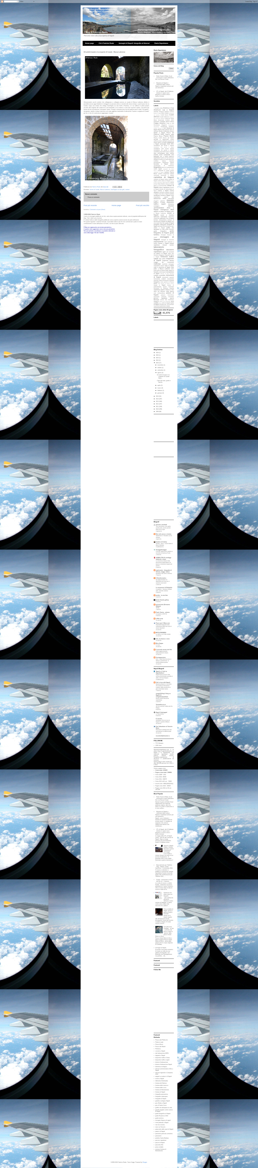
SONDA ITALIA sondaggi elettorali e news (163, 558)
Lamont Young (157, 128)
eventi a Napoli (159, 1078)
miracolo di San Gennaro (167, 273)
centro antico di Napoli (164, 180)
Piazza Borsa (158, 136)
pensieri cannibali (161, 524)
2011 (157, 406)
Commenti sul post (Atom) (97, 209)
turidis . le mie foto (162, 595)
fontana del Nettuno (161, 1083)
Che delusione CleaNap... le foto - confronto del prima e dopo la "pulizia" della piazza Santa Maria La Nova (164, 931)
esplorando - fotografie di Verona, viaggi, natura (164, 571)
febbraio (159, 390)
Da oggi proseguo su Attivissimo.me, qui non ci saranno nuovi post (163, 581)
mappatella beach (159, 265)
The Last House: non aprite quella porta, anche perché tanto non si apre (163, 528)
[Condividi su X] (117, 187)
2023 (157, 357)
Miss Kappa (159, 643)
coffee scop (159, 618)
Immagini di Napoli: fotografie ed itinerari (134, 43)
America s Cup (168, 108)
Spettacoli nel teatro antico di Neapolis (168, 894)
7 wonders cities (158, 108)
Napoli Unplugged (161, 712)
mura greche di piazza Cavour (166, 283)
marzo (159, 388)
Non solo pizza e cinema (163, 534)
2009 (157, 411)
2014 (157, 399)
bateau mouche (168, 161)
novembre (160, 365)
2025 (157, 355)
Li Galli (164, 128)
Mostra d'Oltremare (164, 131)
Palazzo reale (169, 134)
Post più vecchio (142, 205)
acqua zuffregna (162, 141)
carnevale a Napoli (167, 175)
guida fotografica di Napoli (164, 232)
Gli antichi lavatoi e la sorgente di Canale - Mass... (163, 376)
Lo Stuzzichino (160, 714)
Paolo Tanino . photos (163, 612)
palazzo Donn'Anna (167, 295)
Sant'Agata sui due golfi (117, 189)
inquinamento (158, 242)
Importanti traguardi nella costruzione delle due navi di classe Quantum (164, 626)
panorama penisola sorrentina (164, 296)
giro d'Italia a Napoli (161, 1103)
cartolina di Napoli (164, 177)
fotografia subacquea (160, 224)
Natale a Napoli (159, 132)
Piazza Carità (158, 137)
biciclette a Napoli (161, 164)
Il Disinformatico (161, 578)
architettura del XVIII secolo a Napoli (164, 151)
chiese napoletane (164, 187)
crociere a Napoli (160, 1051)
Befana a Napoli (157, 113)
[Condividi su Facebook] (119, 187)
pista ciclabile (159, 1147)
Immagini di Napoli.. (161, 947)
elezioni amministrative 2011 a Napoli (164, 207)
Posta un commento (93, 197)
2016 (157, 363)
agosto (159, 372)
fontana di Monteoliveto (162, 1090)
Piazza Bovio (169, 136)
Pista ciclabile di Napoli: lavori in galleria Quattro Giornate (168, 911)
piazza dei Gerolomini (165, 301)
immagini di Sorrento (167, 239)
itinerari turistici (168, 245)
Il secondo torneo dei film (164, 649)
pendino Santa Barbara (162, 1138)
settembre (160, 370)
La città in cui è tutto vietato (163, 634)
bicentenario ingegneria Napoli (164, 162)
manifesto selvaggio (168, 264)
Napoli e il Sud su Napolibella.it (161, 672)
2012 (157, 404)
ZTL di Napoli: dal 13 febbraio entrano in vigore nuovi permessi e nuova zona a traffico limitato (164, 94)
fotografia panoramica (161, 1094)
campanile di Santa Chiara (166, 170)
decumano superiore (159, 200)
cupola (166, 197)
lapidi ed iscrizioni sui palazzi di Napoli (164, 252)
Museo (172, 131)
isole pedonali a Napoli (161, 1122)
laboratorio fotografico (159, 248)
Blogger (145, 1162)
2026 (157, 352)
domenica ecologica (161, 1066)
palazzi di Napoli (160, 1131)
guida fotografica (160, 231)
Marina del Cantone (163, 129)
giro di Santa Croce (160, 1105)
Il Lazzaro (159, 718)
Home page (89, 43)
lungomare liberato (168, 260)
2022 (157, 360)
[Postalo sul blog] (115, 187)
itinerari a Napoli (163, 243)
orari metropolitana (159, 293)
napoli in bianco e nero (167, 289)
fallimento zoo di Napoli (167, 218)
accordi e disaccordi (161, 139)
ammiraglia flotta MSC (167, 144)
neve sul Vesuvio (159, 291)
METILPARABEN (161, 632)
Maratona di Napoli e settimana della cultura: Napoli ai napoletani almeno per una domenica (164, 85)
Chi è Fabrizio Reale (106, 43)
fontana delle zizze (160, 1087)
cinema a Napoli (163, 190)
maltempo (157, 264)
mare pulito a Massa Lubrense (164, 268)
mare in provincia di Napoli (162, 267)
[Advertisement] (169, 333)
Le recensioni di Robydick (164, 587)
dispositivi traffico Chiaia (164, 201)
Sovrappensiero (161, 657)
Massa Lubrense (105, 189)
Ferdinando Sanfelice (167, 126)
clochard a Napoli (164, 192)
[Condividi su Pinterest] (121, 187)
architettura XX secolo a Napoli (164, 150)
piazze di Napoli (160, 1142)
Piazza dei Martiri (168, 137)
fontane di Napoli (166, 221)
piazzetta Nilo (159, 1145)
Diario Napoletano (161, 43)
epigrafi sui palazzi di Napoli (162, 211)
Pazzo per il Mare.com (163, 623)
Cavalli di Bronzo (164, 116)
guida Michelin (169, 229)
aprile (159, 385)
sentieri (127, 189)
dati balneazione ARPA (164, 197)
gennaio (159, 393)
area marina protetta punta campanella (164, 154)
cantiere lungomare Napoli (166, 173)
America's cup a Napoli (164, 110)
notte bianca (170, 291)
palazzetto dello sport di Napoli (164, 1129)
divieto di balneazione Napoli (163, 1064)
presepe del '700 (164, 304)
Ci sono (158, 645)
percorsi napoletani (160, 298)
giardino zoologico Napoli (162, 1101)
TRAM (157, 608)
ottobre (159, 367)
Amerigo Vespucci (159, 111)
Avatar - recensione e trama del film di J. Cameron (164, 880)
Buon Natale (165, 113)
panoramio (158, 1136)
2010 (157, 409)
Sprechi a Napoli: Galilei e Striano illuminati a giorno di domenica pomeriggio (169, 849)
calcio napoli (158, 169)
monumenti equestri (168, 277)
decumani (171, 198)
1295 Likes (158, 745)
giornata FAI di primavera (164, 226)
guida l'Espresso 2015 (161, 1116)
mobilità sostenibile (159, 275)
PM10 (162, 134)
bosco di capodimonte (168, 167)
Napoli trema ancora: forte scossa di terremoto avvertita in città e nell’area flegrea (164, 676)
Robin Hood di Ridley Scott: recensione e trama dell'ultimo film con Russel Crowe (164, 77)
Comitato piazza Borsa (167, 121)
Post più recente (90, 205)
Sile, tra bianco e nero (163, 639)
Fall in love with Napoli (163, 682)
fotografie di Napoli (160, 1098)
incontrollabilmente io (163, 736)
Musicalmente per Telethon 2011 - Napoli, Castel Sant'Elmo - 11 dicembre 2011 (164, 866)
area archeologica (159, 153)
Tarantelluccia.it (161, 704)
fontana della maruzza (161, 1085)
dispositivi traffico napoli (164, 203)
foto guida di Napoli (168, 223)
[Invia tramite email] (113, 187)
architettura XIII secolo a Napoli (164, 145)
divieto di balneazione (161, 1062)
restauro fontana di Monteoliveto (160, 1150)
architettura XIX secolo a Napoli (164, 147)
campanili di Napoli (158, 172)
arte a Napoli (164, 156)
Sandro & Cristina (161, 542)
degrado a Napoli (160, 1055)
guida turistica (159, 1118)
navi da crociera (160, 1124)
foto (161, 223)
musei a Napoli (159, 285)
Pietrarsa (158, 1049)
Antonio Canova (169, 111)
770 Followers (159, 743)
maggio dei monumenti (164, 262)
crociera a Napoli (165, 195)
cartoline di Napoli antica (161, 179)
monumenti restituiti (160, 278)
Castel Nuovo (165, 115)
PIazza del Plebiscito (161, 1040)
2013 (157, 401)
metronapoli (162, 272)
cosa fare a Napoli (164, 193)
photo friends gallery (162, 600)
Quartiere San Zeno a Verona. (164, 573)
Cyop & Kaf (170, 123)
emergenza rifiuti (167, 209)
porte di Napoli (166, 303)
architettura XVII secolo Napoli (164, 148)
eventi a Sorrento (167, 215)
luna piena (162, 258)
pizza (160, 303)
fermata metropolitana (160, 220)
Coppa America (159, 123)
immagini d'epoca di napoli (163, 1120)
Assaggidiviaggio (161, 550)
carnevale (156, 175)
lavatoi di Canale (94, 189)
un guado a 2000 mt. (161, 614)
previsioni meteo (165, 306)
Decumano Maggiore (160, 125)
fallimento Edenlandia (160, 217)
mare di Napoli (169, 265)
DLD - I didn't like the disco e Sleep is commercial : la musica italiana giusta (163, 660)
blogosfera (157, 167)
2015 (157, 396)
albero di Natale (162, 142)
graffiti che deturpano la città (164, 228)
